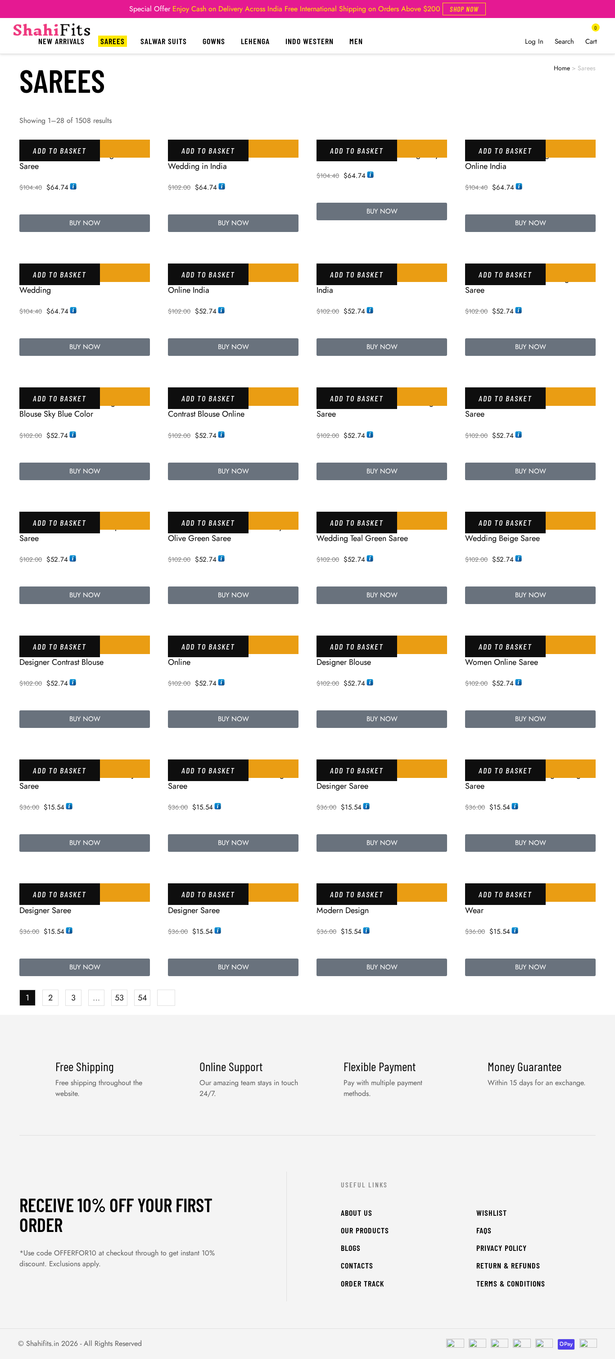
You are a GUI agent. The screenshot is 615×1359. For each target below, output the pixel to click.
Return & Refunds (508, 1265)
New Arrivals (61, 41)
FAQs (484, 1230)
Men (356, 41)
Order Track (362, 1283)
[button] (464, 9)
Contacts (357, 1265)
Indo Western (309, 41)
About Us (356, 1213)
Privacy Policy (501, 1248)
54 (142, 998)
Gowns (214, 41)
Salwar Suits (163, 41)
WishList (491, 1213)
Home (562, 68)
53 (119, 998)
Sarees (112, 41)
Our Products (365, 1230)
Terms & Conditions (510, 1283)
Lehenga (255, 41)
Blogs (351, 1248)
